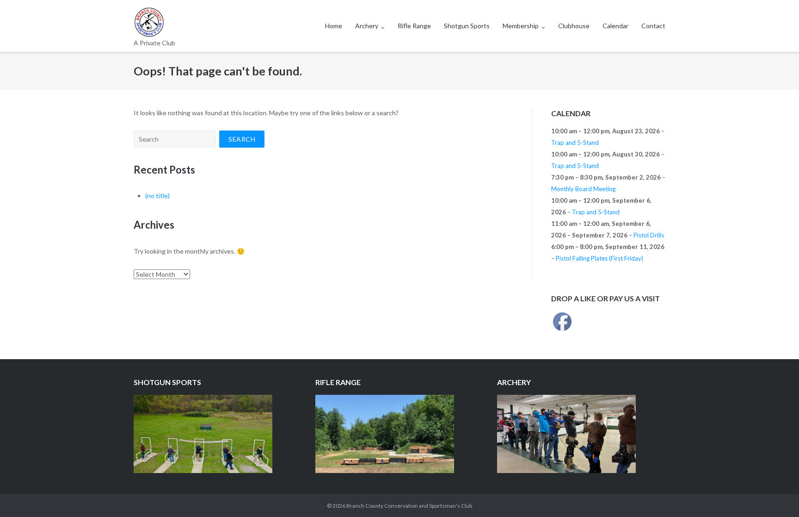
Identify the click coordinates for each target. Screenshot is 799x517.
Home (333, 26)
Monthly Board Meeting (583, 189)
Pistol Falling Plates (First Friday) (599, 258)
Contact (653, 26)
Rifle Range (414, 26)
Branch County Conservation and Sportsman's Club (409, 505)
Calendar (615, 26)
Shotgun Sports (467, 26)
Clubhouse (574, 26)
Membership (521, 26)
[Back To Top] (776, 494)
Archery (366, 26)
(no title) (157, 195)
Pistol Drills (648, 235)
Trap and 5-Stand (575, 142)
